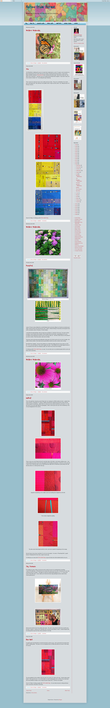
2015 (76, 163)
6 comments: (44, 220)
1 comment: (44, 633)
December (78, 165)
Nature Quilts (50, 23)
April (77, 196)
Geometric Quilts (41, 23)
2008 (76, 214)
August (77, 172)
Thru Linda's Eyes (78, 249)
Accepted (29, 265)
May (77, 194)
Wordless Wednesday (33, 30)
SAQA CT (77, 244)
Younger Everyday (78, 250)
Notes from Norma (40, 7)
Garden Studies (68, 23)
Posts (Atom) (34, 692)
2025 (76, 146)
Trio (27, 69)
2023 (76, 149)
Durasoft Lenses (77, 257)
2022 (76, 151)
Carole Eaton (77, 217)
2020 (76, 155)
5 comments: (44, 560)
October (78, 168)
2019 (76, 156)
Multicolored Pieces (79, 236)
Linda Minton (77, 233)
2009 (76, 212)
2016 (76, 162)
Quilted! (28, 398)
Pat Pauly (77, 240)
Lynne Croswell (78, 235)
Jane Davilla (77, 226)
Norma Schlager (78, 34)
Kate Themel (77, 227)
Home (48, 690)
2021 (76, 153)
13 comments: (44, 353)
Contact (76, 23)
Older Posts (67, 690)
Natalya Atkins (78, 238)
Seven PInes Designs (79, 246)
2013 (76, 205)
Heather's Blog (78, 224)
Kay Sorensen (78, 230)
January (78, 201)
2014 (76, 203)
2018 (76, 158)
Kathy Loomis (77, 229)
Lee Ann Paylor (78, 232)
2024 (76, 148)
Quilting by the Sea (79, 243)
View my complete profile (79, 43)
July (77, 173)
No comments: (44, 63)
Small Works (58, 23)
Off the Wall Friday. (45, 217)
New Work (29, 639)
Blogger (60, 699)
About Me (32, 23)
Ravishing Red (40, 75)
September (78, 170)
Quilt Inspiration (78, 241)
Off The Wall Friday (46, 683)
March (77, 198)
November (78, 167)
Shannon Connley (78, 247)
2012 (76, 207)
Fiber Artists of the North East (78, 223)
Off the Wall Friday (37, 349)
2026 (76, 144)
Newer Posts (28, 690)
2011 (76, 209)
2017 (76, 160)
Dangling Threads (78, 219)
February (78, 200)
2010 (76, 210)
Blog (26, 23)
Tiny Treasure (31, 566)
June (77, 193)
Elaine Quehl (77, 220)
